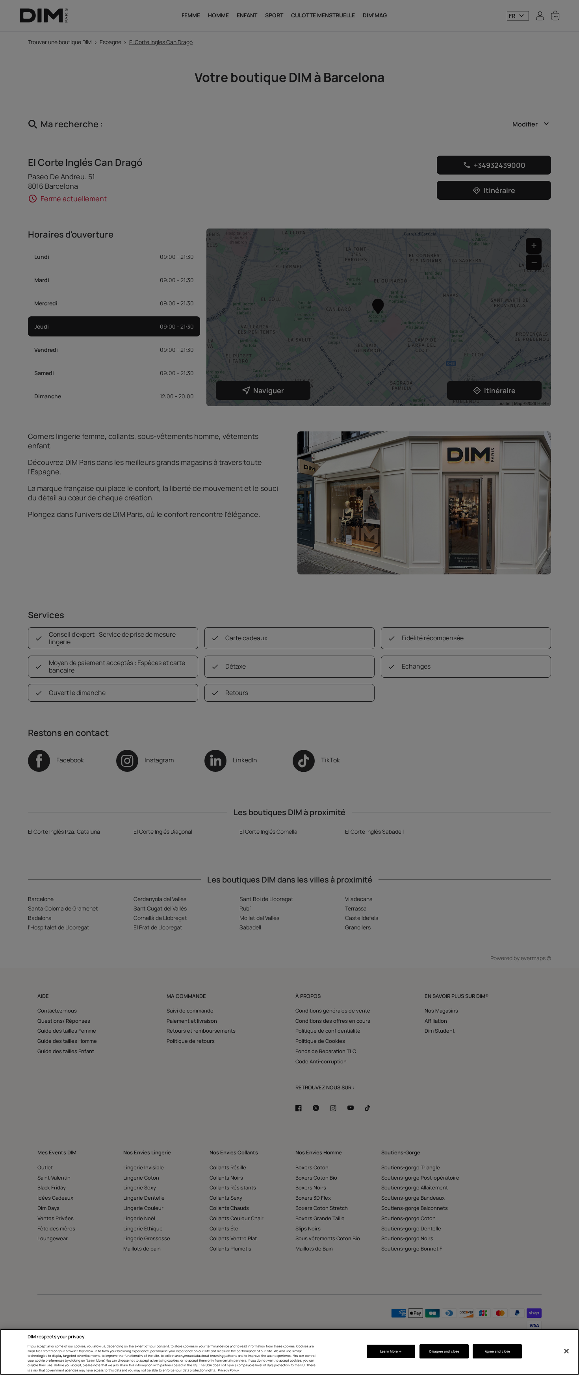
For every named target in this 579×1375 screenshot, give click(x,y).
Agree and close (497, 1351)
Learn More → (391, 1351)
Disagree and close (444, 1351)
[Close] (566, 1351)
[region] (289, 1352)
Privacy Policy (228, 1370)
